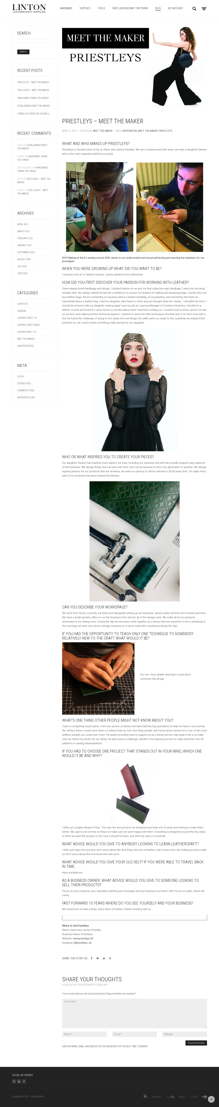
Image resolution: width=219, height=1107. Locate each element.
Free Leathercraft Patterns (130, 8)
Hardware (66, 8)
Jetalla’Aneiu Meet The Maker (33, 105)
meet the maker (148, 130)
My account (175, 8)
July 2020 (22, 266)
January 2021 (24, 245)
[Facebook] (24, 1081)
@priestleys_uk (83, 942)
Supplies (85, 8)
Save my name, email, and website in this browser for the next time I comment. (105, 1046)
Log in (20, 376)
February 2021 (25, 238)
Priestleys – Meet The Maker (102, 121)
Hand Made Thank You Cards (33, 98)
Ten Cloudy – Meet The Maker (33, 90)
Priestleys (165, 130)
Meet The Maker (102, 130)
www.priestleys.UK (83, 938)
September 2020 (26, 252)
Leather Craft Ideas (28, 325)
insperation (130, 130)
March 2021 (23, 231)
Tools (101, 8)
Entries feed (24, 383)
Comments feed (25, 390)
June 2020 (22, 273)
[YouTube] (19, 1081)
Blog (158, 8)
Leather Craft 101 (27, 318)
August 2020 (24, 259)
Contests (22, 304)
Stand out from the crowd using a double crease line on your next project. (34, 113)
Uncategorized (25, 346)
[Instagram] (14, 1081)
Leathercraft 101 (27, 332)
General (21, 311)
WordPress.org (26, 397)
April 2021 (22, 224)
